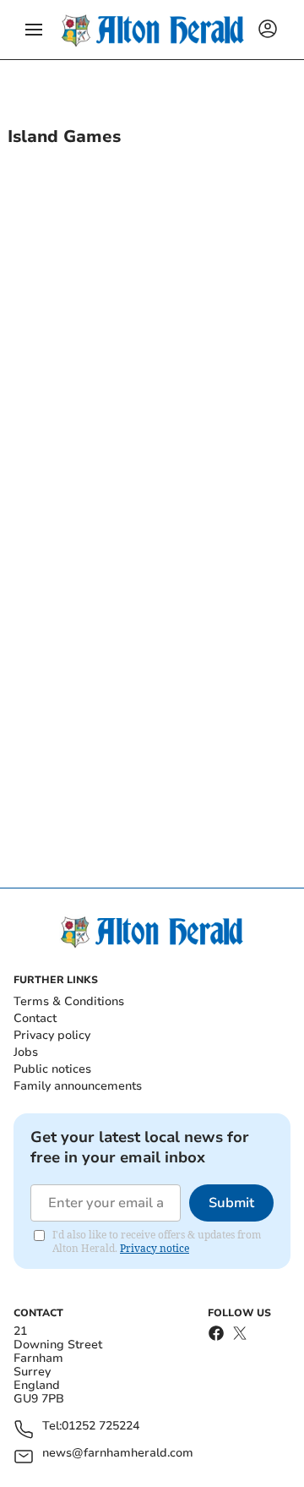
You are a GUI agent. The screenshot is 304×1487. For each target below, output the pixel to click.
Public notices (52, 1069)
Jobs (26, 1052)
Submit (231, 1203)
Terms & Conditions (69, 1001)
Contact (35, 1018)
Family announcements (78, 1086)
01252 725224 (100, 1426)
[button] (34, 29)
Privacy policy (52, 1035)
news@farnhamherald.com (117, 1453)
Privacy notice (154, 1248)
